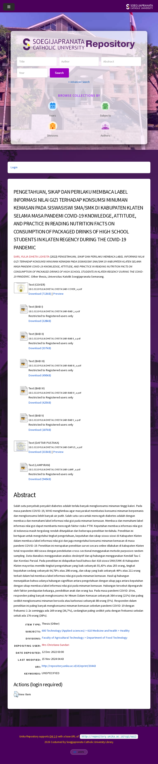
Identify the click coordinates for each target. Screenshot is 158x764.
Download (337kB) (39, 348)
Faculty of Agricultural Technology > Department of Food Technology (84, 637)
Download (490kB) (39, 375)
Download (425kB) (39, 402)
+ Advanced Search (79, 82)
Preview (58, 293)
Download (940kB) (39, 479)
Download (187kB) (39, 430)
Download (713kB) (39, 293)
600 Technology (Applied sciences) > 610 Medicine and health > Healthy (86, 630)
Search (59, 72)
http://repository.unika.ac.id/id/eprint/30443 (69, 666)
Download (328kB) (39, 321)
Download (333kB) (39, 452)
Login (13, 167)
